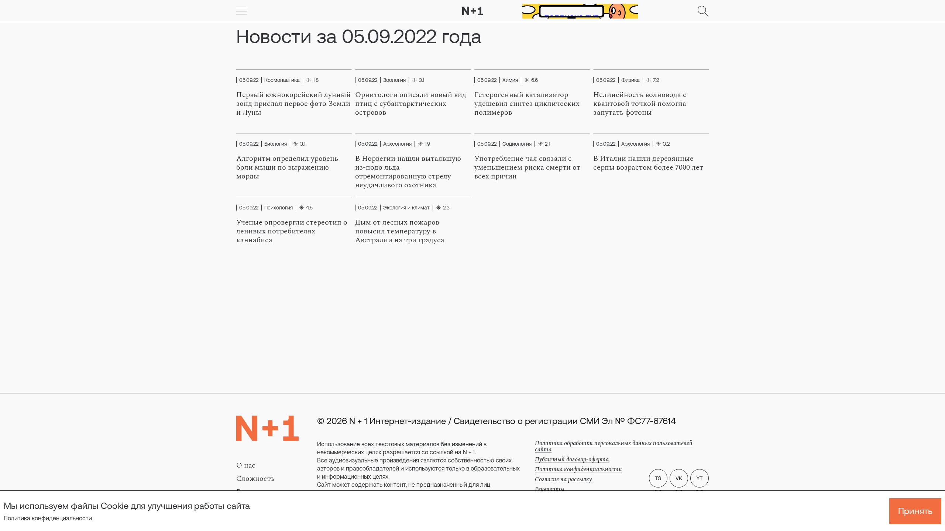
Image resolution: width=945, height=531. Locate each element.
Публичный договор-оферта (572, 459)
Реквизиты (549, 489)
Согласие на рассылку (563, 479)
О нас (245, 465)
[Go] (241, 11)
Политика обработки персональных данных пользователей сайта (614, 446)
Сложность (255, 478)
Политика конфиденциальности (48, 518)
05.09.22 (248, 80)
